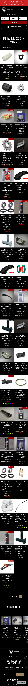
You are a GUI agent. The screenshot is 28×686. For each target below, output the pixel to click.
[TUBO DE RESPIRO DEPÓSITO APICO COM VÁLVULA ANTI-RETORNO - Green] (22, 527)
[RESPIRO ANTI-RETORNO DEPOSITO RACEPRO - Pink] (7, 435)
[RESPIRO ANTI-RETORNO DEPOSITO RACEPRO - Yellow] (10, 433)
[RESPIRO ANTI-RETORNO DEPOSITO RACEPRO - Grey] (12, 433)
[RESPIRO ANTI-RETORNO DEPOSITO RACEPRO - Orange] (3, 433)
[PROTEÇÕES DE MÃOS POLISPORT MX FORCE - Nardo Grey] (7, 404)
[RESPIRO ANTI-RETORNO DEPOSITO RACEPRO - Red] (7, 433)
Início (10, 34)
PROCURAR (14, 22)
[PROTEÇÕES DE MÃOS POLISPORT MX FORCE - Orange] (5, 403)
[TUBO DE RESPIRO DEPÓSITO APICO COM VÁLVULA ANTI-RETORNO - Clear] (21, 528)
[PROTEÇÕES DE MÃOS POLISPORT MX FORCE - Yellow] (7, 403)
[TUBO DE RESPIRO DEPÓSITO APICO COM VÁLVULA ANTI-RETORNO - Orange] (17, 527)
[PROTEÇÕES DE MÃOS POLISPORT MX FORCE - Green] (8, 403)
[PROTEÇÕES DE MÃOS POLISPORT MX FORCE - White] (3, 403)
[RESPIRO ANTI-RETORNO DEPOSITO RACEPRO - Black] (1, 433)
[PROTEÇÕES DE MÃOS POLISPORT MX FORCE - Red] (12, 403)
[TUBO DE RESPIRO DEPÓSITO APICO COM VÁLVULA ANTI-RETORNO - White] (26, 527)
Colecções (16, 34)
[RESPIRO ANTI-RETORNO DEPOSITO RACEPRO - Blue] (5, 433)
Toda (14, 612)
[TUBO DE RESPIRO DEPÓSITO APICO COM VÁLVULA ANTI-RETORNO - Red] (21, 527)
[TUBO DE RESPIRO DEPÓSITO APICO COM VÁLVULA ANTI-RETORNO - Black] (15, 527)
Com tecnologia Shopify (14, 684)
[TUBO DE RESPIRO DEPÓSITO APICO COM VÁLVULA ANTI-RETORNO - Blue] (19, 527)
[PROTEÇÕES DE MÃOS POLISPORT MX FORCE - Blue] (10, 403)
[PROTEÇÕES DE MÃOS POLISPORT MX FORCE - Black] (1, 403)
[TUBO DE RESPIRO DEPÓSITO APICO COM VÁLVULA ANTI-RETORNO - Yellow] (24, 527)
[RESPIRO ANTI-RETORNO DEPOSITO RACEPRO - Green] (8, 433)
